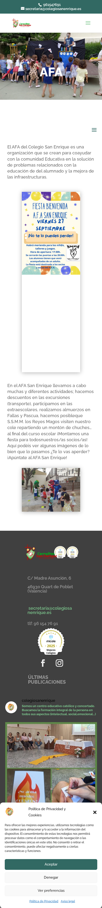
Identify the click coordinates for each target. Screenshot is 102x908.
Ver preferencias (51, 890)
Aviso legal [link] (68, 901)
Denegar (51, 877)
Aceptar (51, 864)
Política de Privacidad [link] (43, 901)
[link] (21, 22)
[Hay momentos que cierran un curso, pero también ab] (51, 768)
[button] (95, 812)
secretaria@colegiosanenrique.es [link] (50, 610)
